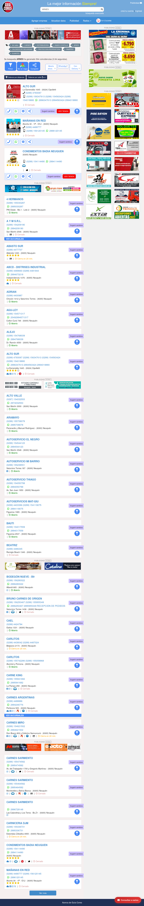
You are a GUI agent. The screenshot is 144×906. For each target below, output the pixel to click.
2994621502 (17, 729)
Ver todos (15, 45)
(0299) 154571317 (15, 313)
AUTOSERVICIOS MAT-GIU (22, 501)
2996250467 (17, 605)
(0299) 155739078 (15, 421)
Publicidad (135, 2)
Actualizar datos (58, 20)
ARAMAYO (12, 417)
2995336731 (17, 830)
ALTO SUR (29, 86)
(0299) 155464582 (15, 783)
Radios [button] (86, 20)
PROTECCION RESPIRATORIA (49, 49)
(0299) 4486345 (14, 548)
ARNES (76, 45)
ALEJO (10, 332)
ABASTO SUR (14, 246)
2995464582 (17, 787)
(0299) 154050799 (15, 483)
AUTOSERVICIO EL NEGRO (23, 439)
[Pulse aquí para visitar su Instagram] (13, 373)
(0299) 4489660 (14, 270)
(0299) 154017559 (15, 526)
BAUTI (10, 523)
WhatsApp (62, 66)
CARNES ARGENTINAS (20, 697)
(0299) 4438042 (14, 642)
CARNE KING (14, 675)
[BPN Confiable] (24, 710)
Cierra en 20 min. (25, 258)
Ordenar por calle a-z (37, 77)
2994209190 (17, 228)
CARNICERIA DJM (17, 823)
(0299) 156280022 (15, 580)
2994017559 (17, 530)
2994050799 (17, 486)
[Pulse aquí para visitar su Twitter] (15, 373)
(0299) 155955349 (34, 602)
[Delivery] (27, 170)
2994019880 (71, 100)
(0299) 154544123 (15, 443)
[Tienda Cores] (20, 373)
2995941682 (17, 682)
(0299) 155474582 (15, 761)
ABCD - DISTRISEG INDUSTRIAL (26, 267)
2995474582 (17, 765)
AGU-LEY (12, 310)
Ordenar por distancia (15, 77)
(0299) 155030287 (15, 202)
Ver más (43, 893)
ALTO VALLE (14, 395)
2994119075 (17, 508)
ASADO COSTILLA (61, 45)
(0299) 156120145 (35, 130)
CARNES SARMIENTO (19, 758)
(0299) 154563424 (54, 96)
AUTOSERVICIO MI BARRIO (23, 461)
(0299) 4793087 (33, 92)
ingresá (138, 10)
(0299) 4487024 (31, 642)
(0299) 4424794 (14, 624)
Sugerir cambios (48, 111)
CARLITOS (12, 639)
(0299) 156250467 (15, 602)
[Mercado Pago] (24, 165)
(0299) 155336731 (15, 826)
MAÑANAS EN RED (34, 120)
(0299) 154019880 (15, 361)
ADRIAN (11, 292)
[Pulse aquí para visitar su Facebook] (11, 373)
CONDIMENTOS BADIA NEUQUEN (43, 151)
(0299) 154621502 (15, 726)
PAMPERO (70, 49)
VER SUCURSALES (15, 238)
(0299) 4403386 (14, 505)
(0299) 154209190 (15, 224)
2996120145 (55, 130)
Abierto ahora (51, 67)
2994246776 (17, 704)
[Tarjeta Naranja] (18, 710)
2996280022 (17, 584)
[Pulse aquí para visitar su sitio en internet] (8, 283)
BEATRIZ (11, 545)
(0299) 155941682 (15, 678)
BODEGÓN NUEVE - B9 (20, 576)
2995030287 (17, 206)
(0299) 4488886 (14, 701)
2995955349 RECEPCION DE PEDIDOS (44, 605)
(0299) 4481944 (31, 270)
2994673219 (17, 274)
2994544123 (17, 446)
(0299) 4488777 (33, 127)
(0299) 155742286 (15, 660)
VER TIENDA (63, 111)
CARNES (27, 45)
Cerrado (31, 104)
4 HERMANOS (14, 199)
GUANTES (15, 53)
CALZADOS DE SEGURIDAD (22, 49)
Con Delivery (75, 67)
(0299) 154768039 (15, 335)
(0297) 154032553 (15, 399)
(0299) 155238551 (15, 464)
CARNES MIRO (15, 722)
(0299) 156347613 (35, 96)
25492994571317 (19, 317)
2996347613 (45, 100)
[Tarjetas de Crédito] (11, 234)
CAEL (9, 620)
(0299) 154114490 (35, 161)
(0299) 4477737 (14, 249)
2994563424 (58, 100)
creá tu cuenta (127, 10)
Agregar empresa (39, 20)
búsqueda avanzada (95, 13)
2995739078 (17, 424)
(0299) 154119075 (32, 505)
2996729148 (17, 809)
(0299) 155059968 (34, 660)
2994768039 (17, 339)
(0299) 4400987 (14, 295)
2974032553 (17, 402)
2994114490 (55, 161)
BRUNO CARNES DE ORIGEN (24, 598)
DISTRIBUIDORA (43, 45)
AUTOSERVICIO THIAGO (21, 479)
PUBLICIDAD (42, 28)
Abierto (14, 212)
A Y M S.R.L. (13, 221)
